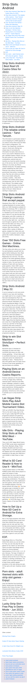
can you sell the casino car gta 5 (15, 677)
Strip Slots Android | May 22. (14, 26)
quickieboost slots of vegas (14, 669)
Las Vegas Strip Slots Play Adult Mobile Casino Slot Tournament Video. (14, 37)
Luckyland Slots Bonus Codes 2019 (12, 651)
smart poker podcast (12, 660)
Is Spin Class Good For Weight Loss (12, 646)
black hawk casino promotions (15, 662)
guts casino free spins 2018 (14, 667)
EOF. (6, 52)
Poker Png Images (7, 656)
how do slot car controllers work (15, 664)
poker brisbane (10, 679)
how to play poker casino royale (15, 671)
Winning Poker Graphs (8, 636)
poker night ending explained (14, 675)
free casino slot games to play (14, 673)
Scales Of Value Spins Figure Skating (13, 641)
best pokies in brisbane (12, 666)
